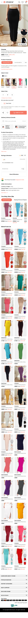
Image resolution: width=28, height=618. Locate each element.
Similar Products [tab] (6, 199)
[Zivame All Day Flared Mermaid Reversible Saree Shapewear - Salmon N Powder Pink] (7, 282)
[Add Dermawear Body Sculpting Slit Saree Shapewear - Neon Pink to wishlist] (12, 459)
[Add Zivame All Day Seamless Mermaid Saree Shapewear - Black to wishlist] (25, 413)
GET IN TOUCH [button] (5, 595)
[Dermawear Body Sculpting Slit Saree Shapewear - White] (7, 511)
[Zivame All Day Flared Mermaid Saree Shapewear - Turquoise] (7, 556)
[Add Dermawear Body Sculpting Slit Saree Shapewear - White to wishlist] (12, 504)
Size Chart (8, 103)
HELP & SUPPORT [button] (5, 587)
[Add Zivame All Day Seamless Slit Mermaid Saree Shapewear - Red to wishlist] (25, 550)
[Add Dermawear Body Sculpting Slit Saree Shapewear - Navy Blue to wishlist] (25, 436)
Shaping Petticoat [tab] (7, 62)
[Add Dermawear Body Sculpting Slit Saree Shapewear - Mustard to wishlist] (25, 504)
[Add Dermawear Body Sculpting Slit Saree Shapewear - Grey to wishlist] (25, 481)
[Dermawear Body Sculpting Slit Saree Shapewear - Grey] (20, 488)
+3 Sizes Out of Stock (6, 98)
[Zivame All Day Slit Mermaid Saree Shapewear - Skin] (7, 442)
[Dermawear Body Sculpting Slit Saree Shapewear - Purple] (7, 488)
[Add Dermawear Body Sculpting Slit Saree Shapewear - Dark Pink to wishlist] (25, 459)
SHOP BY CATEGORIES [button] (7, 583)
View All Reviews (14, 174)
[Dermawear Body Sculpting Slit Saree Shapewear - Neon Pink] (7, 465)
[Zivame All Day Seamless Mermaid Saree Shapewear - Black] (20, 419)
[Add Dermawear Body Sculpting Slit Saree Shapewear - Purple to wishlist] (12, 481)
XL (12, 94)
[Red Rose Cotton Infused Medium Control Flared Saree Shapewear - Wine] (20, 328)
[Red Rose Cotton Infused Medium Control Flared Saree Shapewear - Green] (20, 351)
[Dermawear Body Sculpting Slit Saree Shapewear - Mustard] (20, 511)
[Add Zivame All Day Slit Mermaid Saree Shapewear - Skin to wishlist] (12, 436)
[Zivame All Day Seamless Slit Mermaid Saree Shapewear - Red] (20, 556)
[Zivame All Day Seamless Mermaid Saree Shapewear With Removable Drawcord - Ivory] (7, 419)
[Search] (19, 2)
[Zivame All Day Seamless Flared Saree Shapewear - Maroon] (7, 534)
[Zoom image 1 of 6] (14, 25)
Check (24, 121)
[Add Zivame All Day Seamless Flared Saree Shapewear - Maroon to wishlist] (12, 527)
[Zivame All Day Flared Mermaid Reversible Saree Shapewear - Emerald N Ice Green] (20, 282)
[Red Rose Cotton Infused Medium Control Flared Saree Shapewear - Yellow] (7, 328)
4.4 (4, 44)
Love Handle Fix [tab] (18, 62)
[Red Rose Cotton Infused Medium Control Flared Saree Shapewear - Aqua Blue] (7, 351)
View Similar (23, 44)
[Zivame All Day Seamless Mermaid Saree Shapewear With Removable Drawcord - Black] (20, 397)
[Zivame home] (9, 2)
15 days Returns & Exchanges (22, 127)
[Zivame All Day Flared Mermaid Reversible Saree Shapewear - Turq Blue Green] (18, 210)
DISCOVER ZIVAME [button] (6, 591)
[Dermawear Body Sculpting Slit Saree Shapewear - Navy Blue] (20, 442)
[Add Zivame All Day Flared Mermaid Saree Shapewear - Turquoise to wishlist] (12, 550)
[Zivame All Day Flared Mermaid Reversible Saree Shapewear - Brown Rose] (6, 210)
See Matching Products (6, 69)
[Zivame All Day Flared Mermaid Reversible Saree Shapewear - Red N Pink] (7, 305)
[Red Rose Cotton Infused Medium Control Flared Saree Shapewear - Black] (7, 374)
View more (3, 151)
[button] (2, 2)
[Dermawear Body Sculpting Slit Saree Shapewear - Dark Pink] (20, 465)
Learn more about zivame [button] (8, 576)
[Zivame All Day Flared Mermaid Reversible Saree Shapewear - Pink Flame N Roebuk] (20, 260)
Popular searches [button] (6, 580)
